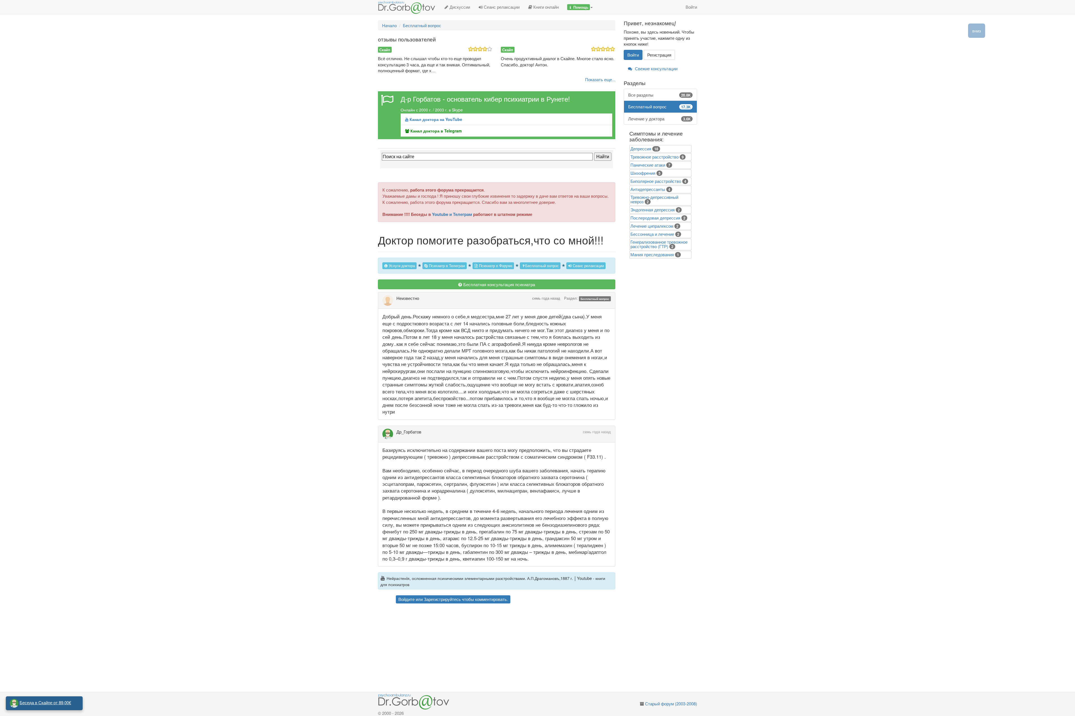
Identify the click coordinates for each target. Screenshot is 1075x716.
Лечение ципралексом (651, 226)
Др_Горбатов (408, 432)
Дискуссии (459, 7)
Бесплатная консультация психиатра (498, 284)
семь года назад (546, 298)
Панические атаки (647, 165)
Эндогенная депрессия (652, 210)
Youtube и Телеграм (452, 214)
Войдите (406, 599)
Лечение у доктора (659, 119)
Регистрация (659, 55)
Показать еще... (600, 79)
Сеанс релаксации (501, 7)
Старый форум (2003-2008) (671, 703)
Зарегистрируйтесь (442, 599)
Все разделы (659, 95)
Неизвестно (407, 298)
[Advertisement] (506, 648)
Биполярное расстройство (655, 181)
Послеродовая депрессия (655, 218)
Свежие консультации (655, 68)
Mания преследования (652, 254)
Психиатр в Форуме (495, 265)
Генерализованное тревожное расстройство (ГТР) (659, 244)
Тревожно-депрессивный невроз (654, 199)
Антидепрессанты (647, 189)
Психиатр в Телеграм (446, 265)
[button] (580, 7)
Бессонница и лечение (652, 234)
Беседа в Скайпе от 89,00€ (45, 702)
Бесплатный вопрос (542, 265)
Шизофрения (642, 173)
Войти (691, 7)
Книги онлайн (545, 7)
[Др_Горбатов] (389, 434)
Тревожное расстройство (654, 157)
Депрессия (640, 148)
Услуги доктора (401, 265)
